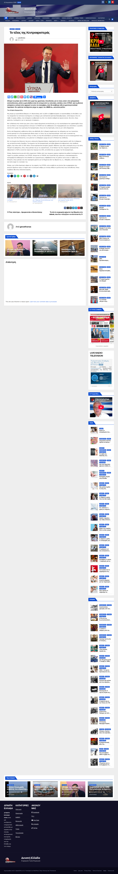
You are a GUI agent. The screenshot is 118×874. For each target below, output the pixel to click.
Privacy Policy (87, 870)
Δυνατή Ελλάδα (30, 9)
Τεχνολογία (19, 833)
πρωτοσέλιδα (99, 346)
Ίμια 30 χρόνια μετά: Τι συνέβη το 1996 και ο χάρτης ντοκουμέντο (105, 662)
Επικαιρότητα (20, 18)
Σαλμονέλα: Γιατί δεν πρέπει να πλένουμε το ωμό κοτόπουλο (105, 442)
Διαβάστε (12, 29)
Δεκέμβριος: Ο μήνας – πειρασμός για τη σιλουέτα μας (105, 561)
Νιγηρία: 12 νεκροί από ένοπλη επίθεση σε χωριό (105, 168)
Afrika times (78, 18)
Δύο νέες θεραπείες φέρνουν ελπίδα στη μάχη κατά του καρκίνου (105, 467)
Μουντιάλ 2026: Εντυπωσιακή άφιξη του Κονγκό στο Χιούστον (104, 292)
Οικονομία (45, 18)
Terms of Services (97, 870)
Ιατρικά (23, 20)
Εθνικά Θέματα (67, 18)
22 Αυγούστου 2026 (96, 792)
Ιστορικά (72, 20)
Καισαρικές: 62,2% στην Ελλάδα (104, 477)
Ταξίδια (7, 20)
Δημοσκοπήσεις (91, 18)
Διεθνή (29, 18)
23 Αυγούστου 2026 (14, 792)
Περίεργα (49, 20)
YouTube (36, 820)
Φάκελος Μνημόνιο (98, 20)
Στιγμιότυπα (103, 452)
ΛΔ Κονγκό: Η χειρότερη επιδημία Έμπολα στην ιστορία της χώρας (104, 179)
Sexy (56, 20)
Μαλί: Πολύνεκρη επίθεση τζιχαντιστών (104, 158)
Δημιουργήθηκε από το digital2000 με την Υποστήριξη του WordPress (21, 870)
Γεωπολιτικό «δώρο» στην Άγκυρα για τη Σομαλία (103, 302)
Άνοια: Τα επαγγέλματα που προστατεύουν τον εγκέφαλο (104, 433)
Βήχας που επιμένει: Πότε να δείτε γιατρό (105, 529)
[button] (109, 19)
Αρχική (11, 18)
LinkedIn (36, 824)
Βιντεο (63, 20)
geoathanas (21, 38)
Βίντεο (18, 837)
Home (75, 870)
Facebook (35, 812)
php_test (80, 870)
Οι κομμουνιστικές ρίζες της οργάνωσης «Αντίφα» (104, 745)
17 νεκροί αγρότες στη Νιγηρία (104, 280)
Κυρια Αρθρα (102, 462)
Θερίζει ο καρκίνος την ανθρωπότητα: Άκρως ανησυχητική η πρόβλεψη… (105, 520)
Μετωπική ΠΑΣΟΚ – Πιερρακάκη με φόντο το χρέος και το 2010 (44, 251)
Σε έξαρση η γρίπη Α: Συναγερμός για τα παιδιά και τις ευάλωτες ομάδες (104, 541)
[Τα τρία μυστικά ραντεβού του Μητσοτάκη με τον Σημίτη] (19, 191)
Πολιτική (37, 18)
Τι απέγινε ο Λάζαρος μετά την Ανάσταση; (104, 630)
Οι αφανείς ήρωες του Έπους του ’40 (104, 702)
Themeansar (53, 870)
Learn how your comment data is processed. (43, 301)
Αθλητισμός (56, 18)
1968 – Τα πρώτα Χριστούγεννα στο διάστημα (104, 671)
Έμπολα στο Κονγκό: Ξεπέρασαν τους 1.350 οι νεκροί (105, 219)
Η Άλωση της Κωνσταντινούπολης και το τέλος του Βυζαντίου (105, 621)
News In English (83, 20)
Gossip (31, 20)
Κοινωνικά (15, 20)
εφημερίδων (106, 346)
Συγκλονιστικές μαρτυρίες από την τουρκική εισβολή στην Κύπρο (104, 609)
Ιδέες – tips (40, 20)
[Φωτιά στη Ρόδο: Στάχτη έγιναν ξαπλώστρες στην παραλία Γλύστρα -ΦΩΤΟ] (70, 191)
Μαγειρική (101, 18)
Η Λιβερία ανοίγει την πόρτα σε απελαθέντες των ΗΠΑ (104, 148)
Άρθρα (104, 870)
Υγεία (17, 829)
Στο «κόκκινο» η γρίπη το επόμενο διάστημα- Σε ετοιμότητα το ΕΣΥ (104, 510)
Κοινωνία (19, 821)
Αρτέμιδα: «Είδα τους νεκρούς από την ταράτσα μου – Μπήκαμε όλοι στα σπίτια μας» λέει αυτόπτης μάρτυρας (44, 200)
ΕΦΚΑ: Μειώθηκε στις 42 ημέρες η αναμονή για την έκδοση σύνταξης (45, 789)
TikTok (35, 828)
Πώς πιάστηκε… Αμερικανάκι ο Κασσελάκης (25, 212)
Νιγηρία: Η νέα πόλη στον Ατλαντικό (105, 229)
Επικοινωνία (111, 870)
